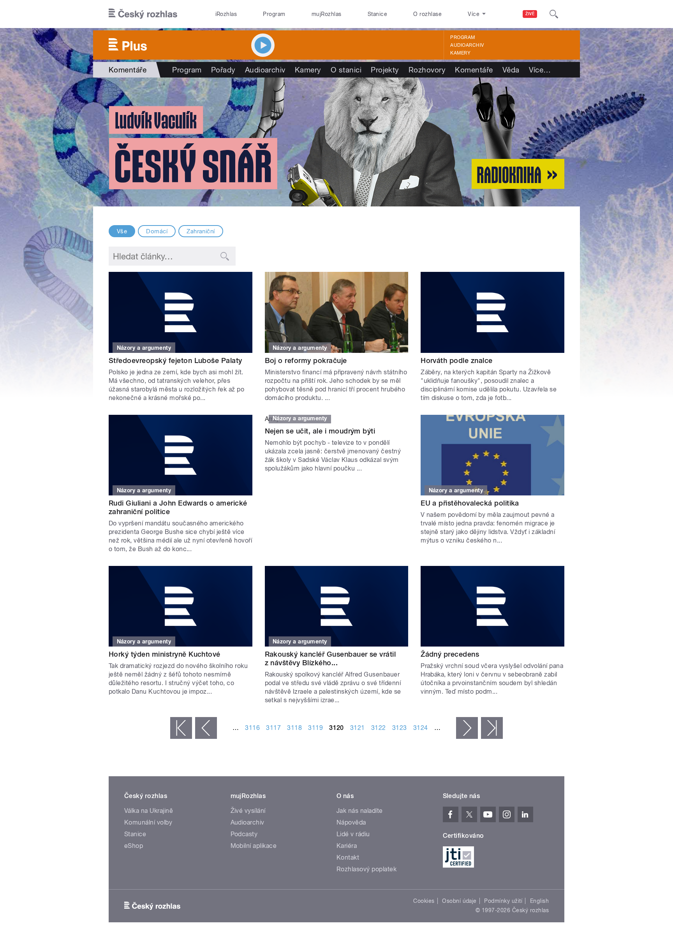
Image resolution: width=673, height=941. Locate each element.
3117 (273, 727)
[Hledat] (553, 14)
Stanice (377, 14)
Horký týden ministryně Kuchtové (164, 654)
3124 (420, 727)
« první (181, 728)
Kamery (460, 53)
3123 (399, 727)
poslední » (492, 728)
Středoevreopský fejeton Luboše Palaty (175, 360)
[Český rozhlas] (143, 14)
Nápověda (351, 822)
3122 (378, 727)
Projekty (385, 69)
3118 (294, 727)
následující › (467, 728)
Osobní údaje (459, 901)
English (539, 901)
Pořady (223, 69)
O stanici (346, 69)
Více (540, 69)
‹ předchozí (206, 728)
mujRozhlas (327, 14)
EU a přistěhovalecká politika (470, 503)
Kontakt (347, 857)
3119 (315, 727)
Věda (511, 69)
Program (274, 14)
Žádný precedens (450, 654)
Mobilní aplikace (254, 845)
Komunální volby (148, 822)
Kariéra (346, 845)
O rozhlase (427, 14)
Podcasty (244, 834)
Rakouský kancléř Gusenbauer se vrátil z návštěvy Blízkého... (330, 658)
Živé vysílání (248, 810)
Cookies (423, 901)
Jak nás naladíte (359, 810)
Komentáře (474, 69)
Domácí (156, 231)
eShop (133, 845)
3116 (252, 727)
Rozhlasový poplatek (366, 869)
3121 (357, 727)
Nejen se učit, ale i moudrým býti (320, 431)
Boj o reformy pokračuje (306, 360)
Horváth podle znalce (457, 360)
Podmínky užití (503, 901)
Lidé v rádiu (353, 834)
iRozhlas (226, 14)
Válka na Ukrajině (148, 810)
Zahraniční (201, 231)
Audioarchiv (467, 45)
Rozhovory (427, 69)
